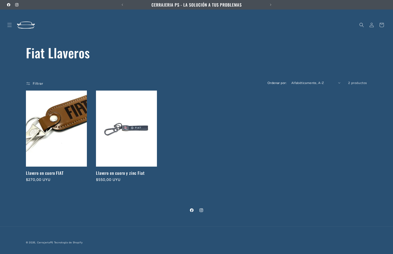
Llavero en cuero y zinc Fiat (120, 172)
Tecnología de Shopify (68, 242)
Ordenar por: (277, 83)
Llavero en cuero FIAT (45, 172)
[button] (10, 25)
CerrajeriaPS (45, 242)
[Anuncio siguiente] (271, 4)
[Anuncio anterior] (122, 4)
